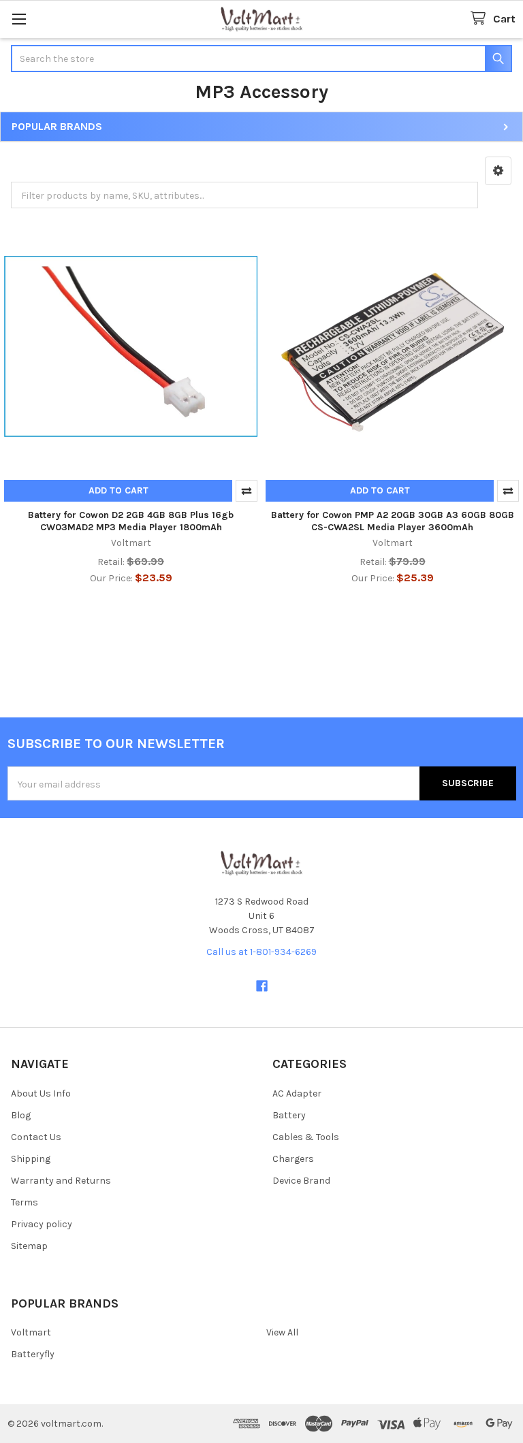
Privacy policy (41, 1224)
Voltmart (31, 1332)
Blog (21, 1115)
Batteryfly (32, 1354)
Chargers (293, 1159)
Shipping (30, 1159)
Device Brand (301, 1180)
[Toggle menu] (18, 18)
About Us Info (41, 1093)
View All (282, 1332)
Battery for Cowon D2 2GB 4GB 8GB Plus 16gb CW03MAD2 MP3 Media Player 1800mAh (131, 521)
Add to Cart (118, 490)
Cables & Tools (305, 1137)
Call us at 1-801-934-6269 (261, 952)
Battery (289, 1115)
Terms (24, 1202)
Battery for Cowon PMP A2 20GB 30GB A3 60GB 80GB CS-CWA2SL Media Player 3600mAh (392, 521)
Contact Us (36, 1137)
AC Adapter (296, 1093)
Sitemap (29, 1246)
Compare (246, 491)
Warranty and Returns (61, 1180)
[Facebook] (261, 985)
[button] (498, 171)
